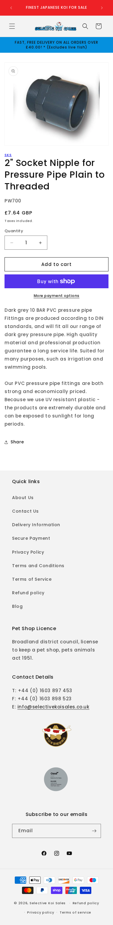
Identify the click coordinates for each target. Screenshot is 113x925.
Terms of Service (32, 579)
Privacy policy (40, 912)
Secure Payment (31, 538)
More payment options (57, 295)
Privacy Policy (28, 552)
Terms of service (75, 912)
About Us (23, 498)
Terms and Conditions (38, 566)
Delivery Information (36, 525)
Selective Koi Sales (48, 903)
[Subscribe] (94, 831)
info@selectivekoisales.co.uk (53, 707)
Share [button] (17, 442)
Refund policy (28, 593)
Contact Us (25, 511)
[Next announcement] (101, 7)
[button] (12, 26)
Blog (17, 606)
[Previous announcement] (11, 7)
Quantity (14, 231)
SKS (8, 155)
